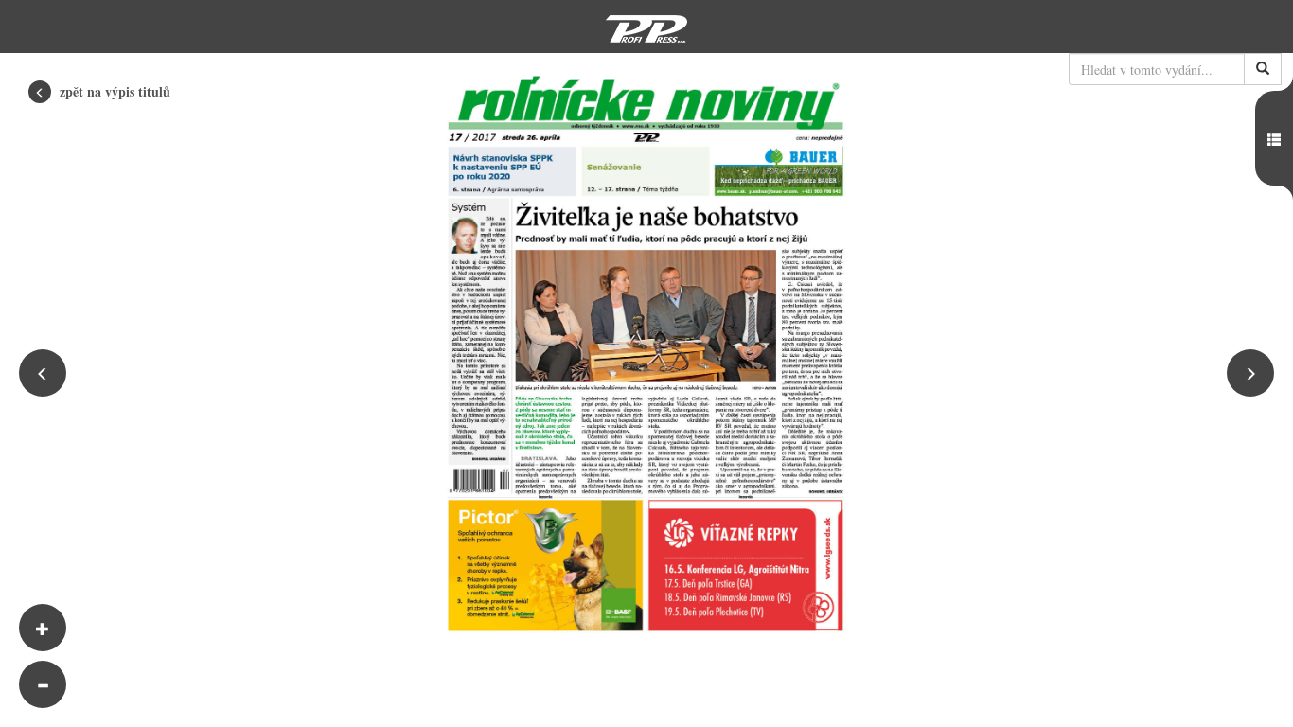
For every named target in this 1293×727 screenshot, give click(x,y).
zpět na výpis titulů (113, 91)
